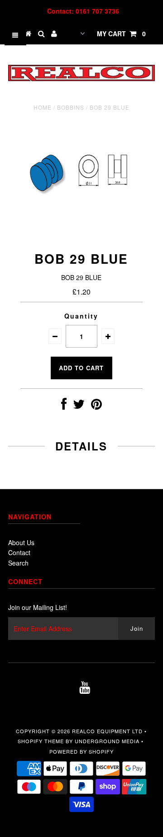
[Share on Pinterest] (96, 406)
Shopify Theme (41, 741)
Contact (19, 552)
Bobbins (70, 107)
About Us (21, 542)
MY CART (121, 33)
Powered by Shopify (81, 751)
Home (43, 107)
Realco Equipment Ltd (107, 731)
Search (18, 562)
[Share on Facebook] (64, 406)
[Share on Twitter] (79, 406)
